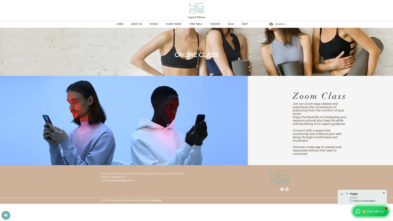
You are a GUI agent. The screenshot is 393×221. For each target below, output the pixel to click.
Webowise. (157, 200)
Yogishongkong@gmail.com (120, 180)
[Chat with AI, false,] (6, 215)
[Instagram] (282, 189)
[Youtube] (287, 189)
